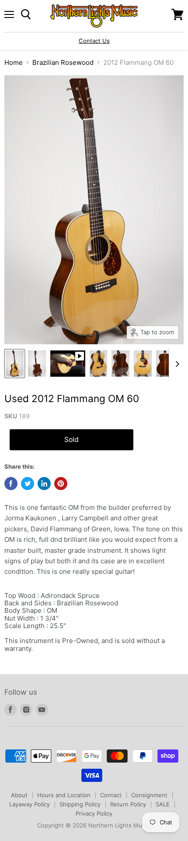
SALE (163, 804)
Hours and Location (64, 795)
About (19, 795)
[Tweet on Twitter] (27, 483)
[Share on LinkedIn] (44, 483)
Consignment (149, 795)
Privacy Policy (94, 813)
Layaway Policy (29, 804)
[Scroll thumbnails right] (176, 364)
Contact (111, 795)
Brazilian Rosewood (63, 62)
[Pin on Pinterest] (60, 483)
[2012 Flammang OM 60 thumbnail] (14, 364)
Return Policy (128, 804)
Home (13, 62)
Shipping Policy (80, 804)
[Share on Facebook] (10, 483)
